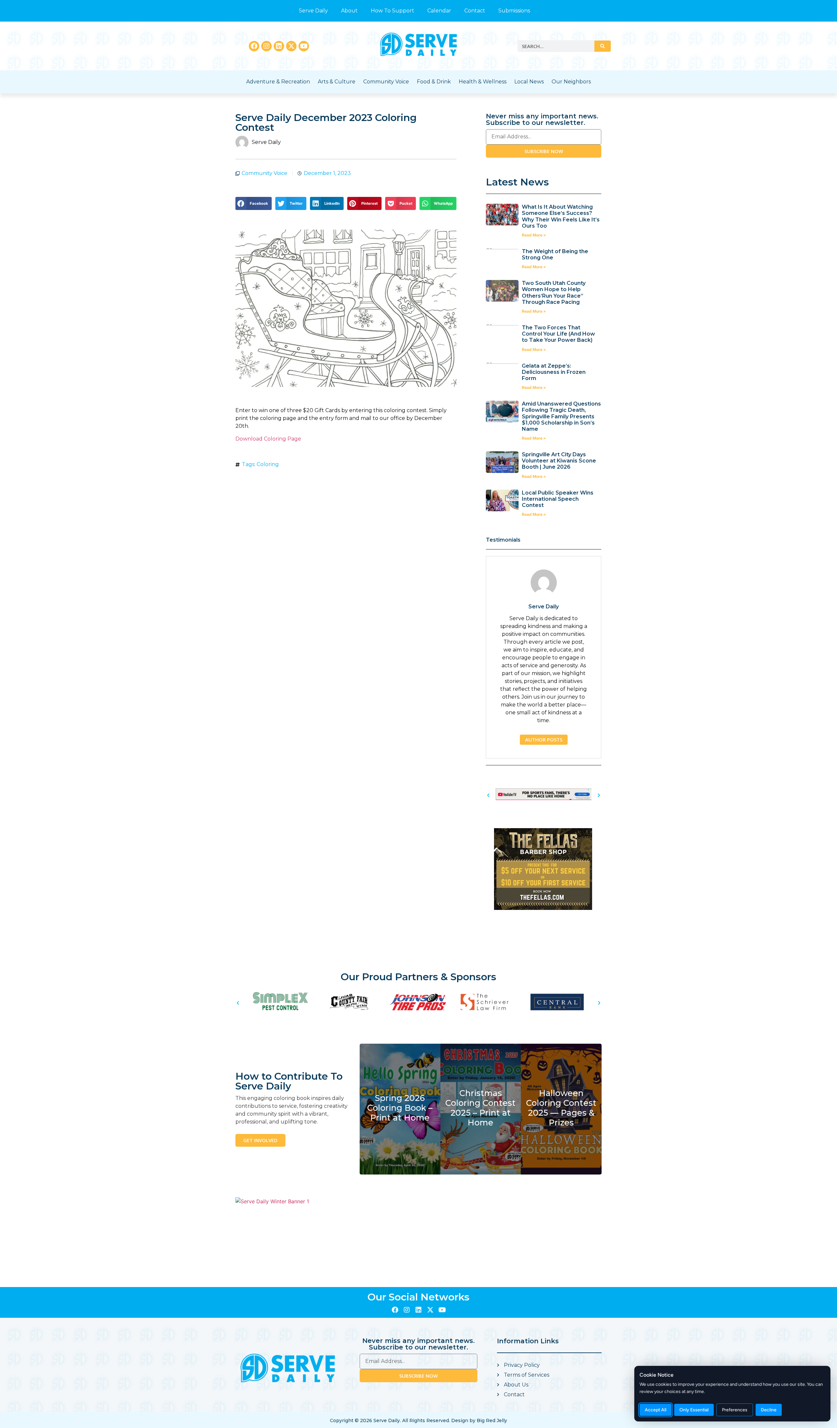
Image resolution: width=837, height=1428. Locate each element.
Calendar (439, 11)
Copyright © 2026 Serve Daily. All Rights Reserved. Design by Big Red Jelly (418, 1420)
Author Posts (543, 739)
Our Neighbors (571, 81)
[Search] (602, 46)
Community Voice (386, 81)
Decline (769, 1410)
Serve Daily (313, 11)
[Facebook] (254, 46)
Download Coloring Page (268, 439)
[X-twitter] (291, 46)
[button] (253, 203)
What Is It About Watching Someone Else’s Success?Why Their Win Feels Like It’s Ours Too (561, 216)
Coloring (268, 464)
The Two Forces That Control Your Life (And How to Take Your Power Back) (558, 333)
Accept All (655, 1410)
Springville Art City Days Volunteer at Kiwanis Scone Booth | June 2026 (559, 460)
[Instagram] (266, 46)
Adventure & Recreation (278, 81)
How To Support (392, 11)
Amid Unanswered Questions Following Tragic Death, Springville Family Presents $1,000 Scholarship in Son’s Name (561, 416)
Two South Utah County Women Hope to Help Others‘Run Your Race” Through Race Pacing (554, 292)
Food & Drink (434, 81)
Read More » (534, 235)
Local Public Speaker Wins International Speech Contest (557, 499)
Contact (474, 11)
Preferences (734, 1410)
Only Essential (694, 1410)
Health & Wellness (482, 81)
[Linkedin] (279, 46)
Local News (529, 81)
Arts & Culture (336, 81)
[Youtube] (304, 46)
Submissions (514, 11)
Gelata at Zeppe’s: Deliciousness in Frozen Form (554, 372)
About (349, 11)
